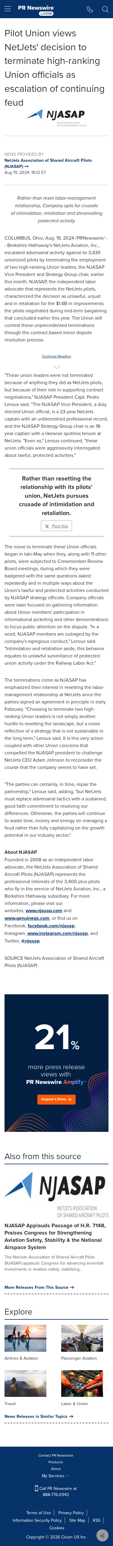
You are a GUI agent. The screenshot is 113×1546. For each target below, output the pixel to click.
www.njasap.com (44, 910)
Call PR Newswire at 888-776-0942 (57, 1491)
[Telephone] (90, 9)
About (56, 1468)
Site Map (77, 1520)
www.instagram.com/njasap (57, 933)
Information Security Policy (37, 1520)
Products (56, 1462)
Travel (10, 1404)
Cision (67, 1537)
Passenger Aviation (79, 1358)
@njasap (30, 940)
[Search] (105, 9)
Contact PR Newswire (55, 1455)
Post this (60, 526)
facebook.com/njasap (51, 925)
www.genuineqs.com (27, 918)
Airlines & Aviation (21, 1358)
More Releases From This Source (36, 1287)
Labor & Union (74, 1404)
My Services (54, 1476)
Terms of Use (38, 1513)
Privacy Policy (71, 1513)
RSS (96, 1520)
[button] (56, 118)
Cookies (56, 1528)
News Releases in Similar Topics (36, 1416)
